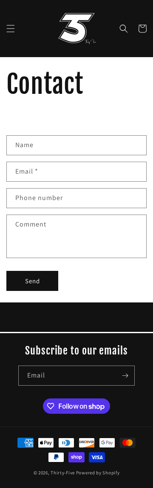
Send (32, 281)
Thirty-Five (63, 473)
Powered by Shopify (98, 473)
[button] (10, 28)
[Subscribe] (125, 376)
